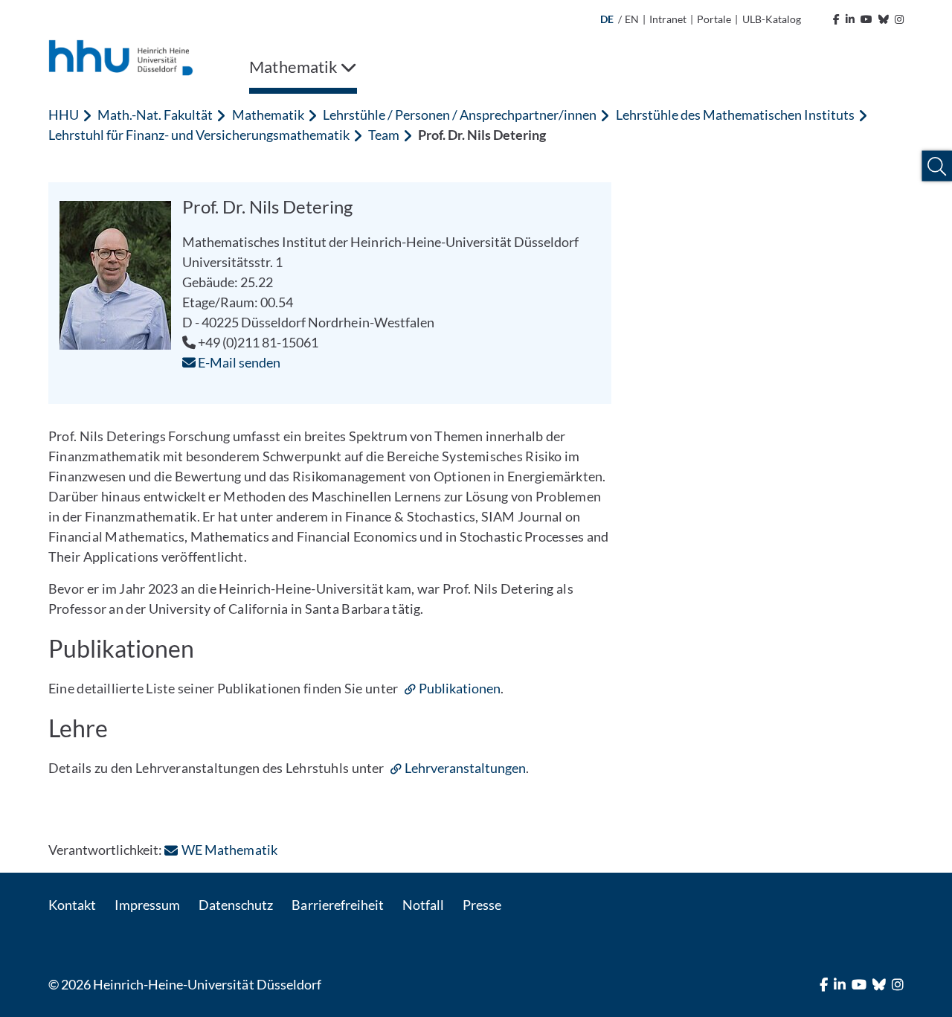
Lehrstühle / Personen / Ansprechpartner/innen (460, 114)
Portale (714, 19)
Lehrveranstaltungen (465, 768)
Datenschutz (236, 904)
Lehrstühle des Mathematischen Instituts (735, 114)
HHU (63, 114)
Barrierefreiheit (337, 904)
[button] (937, 166)
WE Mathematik (229, 849)
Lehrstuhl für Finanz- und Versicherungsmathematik (199, 134)
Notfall (423, 904)
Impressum (147, 904)
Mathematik (268, 114)
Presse (482, 904)
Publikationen (460, 688)
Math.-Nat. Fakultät (155, 114)
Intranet (667, 19)
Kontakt (72, 904)
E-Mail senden (238, 362)
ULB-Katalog (771, 19)
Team (383, 134)
